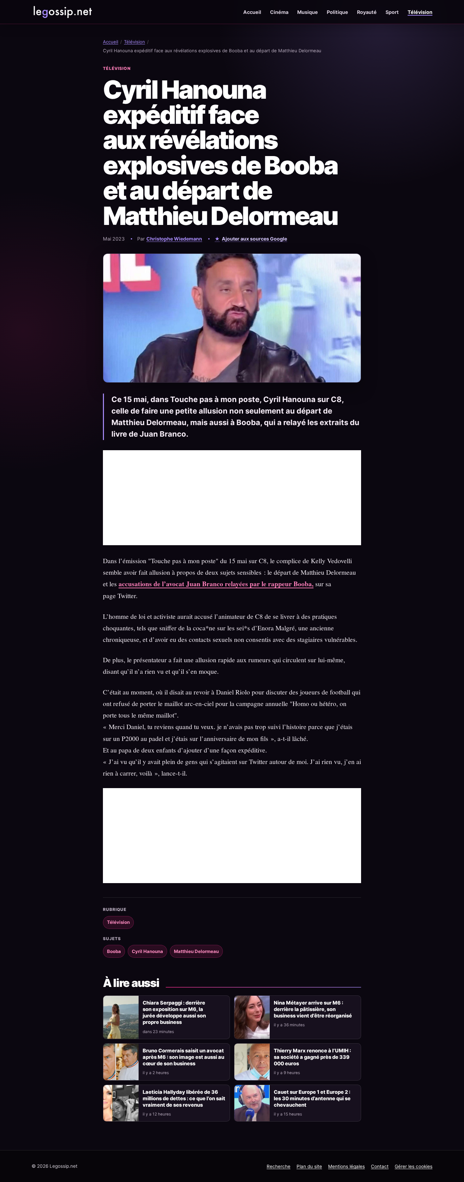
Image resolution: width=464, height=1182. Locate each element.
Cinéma (279, 12)
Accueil (252, 12)
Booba (114, 951)
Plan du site (309, 1166)
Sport (392, 12)
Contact (380, 1166)
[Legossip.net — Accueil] (62, 12)
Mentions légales (346, 1166)
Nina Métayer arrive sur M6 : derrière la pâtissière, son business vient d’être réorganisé (313, 1009)
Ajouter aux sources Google (254, 239)
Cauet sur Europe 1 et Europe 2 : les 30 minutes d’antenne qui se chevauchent (312, 1098)
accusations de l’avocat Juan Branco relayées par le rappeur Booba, (216, 584)
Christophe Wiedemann (174, 239)
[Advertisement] (232, 497)
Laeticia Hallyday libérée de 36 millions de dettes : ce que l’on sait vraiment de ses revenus (184, 1098)
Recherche (278, 1166)
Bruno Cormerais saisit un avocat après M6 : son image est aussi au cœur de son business (183, 1057)
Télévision (420, 12)
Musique (307, 12)
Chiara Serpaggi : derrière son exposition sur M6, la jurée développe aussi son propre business (174, 1012)
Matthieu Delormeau (196, 951)
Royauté (367, 12)
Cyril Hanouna (147, 951)
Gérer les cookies (413, 1166)
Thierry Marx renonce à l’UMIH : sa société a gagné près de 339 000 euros (312, 1057)
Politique (337, 12)
